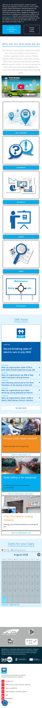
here (22, 22)
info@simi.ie (9, 681)
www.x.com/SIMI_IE (11, 688)
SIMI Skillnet (9, 698)
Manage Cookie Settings (31, 29)
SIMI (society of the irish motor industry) (18, 685)
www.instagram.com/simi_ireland (15, 691)
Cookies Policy (7, 16)
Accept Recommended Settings (11, 29)
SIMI (6, 695)
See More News (21, 408)
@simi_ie (8, 702)
